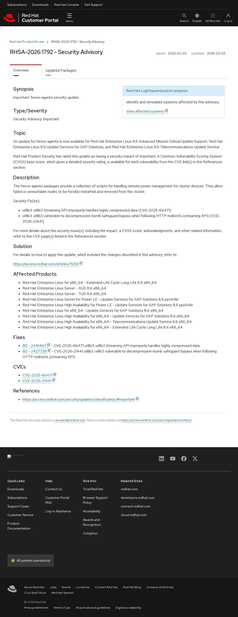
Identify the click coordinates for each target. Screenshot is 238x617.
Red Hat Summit (62, 593)
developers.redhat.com (138, 498)
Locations (82, 587)
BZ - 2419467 (34, 345)
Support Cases (18, 506)
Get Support (93, 5)
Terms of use (62, 608)
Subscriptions (17, 5)
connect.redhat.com (135, 506)
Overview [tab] (21, 70)
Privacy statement (36, 608)
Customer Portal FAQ (57, 500)
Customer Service (20, 515)
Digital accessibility (128, 608)
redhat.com (129, 489)
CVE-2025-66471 (38, 375)
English (197, 21)
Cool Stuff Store (35, 593)
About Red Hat (34, 587)
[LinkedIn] (161, 460)
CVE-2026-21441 (37, 380)
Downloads (40, 5)
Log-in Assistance (58, 511)
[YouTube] (172, 460)
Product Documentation (18, 525)
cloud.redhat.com (133, 515)
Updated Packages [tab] (61, 70)
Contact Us (53, 489)
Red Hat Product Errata (27, 42)
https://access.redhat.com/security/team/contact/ (156, 420)
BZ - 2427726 (35, 351)
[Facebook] (184, 460)
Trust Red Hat (93, 489)
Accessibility (91, 511)
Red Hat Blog (132, 587)
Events (66, 587)
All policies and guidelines (93, 608)
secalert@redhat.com (70, 420)
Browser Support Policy (95, 500)
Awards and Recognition (92, 522)
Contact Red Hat (106, 587)
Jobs (53, 587)
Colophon (90, 533)
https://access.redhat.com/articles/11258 (46, 264)
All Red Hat (212, 21)
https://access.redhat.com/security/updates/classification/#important (79, 399)
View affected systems (145, 111)
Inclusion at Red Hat (160, 587)
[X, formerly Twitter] (195, 460)
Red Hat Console (66, 5)
